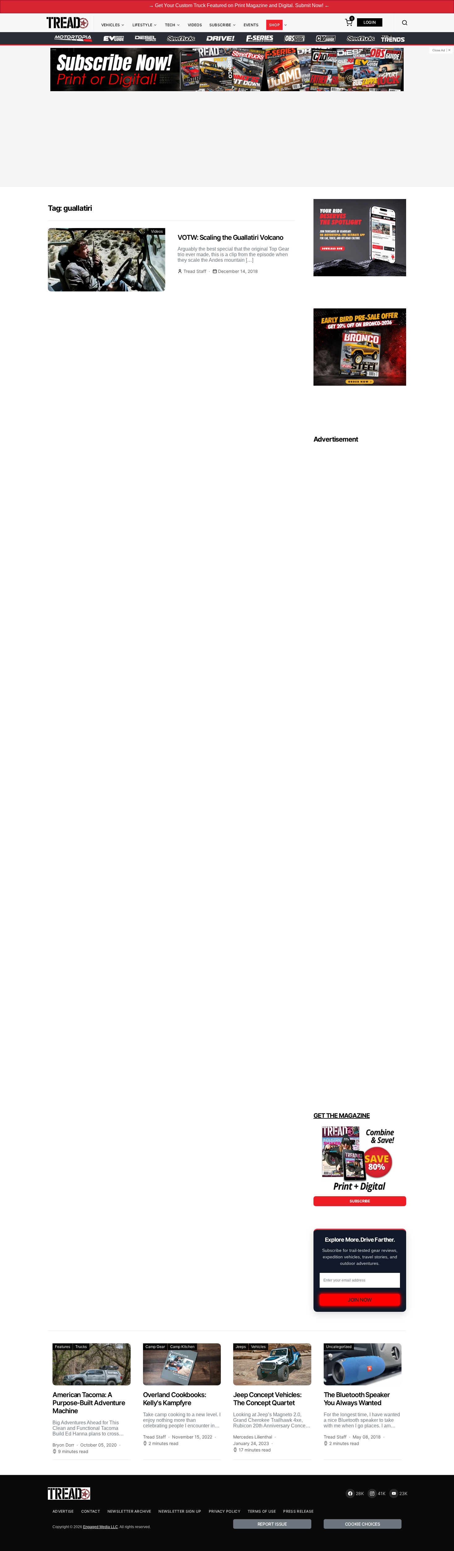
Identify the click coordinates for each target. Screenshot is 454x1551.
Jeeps (241, 1346)
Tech (170, 25)
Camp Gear (155, 1346)
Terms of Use (262, 1511)
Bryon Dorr (63, 1444)
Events (251, 25)
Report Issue (272, 1524)
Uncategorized (338, 1346)
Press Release (298, 1511)
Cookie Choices (362, 1524)
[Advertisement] (227, 140)
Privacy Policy (224, 1511)
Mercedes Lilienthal (252, 1436)
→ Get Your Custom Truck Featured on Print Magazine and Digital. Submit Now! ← (194, 5)
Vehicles (110, 25)
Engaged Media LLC (100, 1527)
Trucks (81, 1346)
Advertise (63, 1511)
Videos (195, 25)
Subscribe (220, 25)
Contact (90, 1511)
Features (62, 1346)
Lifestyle (142, 25)
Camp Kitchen (182, 1346)
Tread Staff (194, 271)
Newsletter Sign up (179, 1511)
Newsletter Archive (129, 1511)
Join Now (360, 1300)
